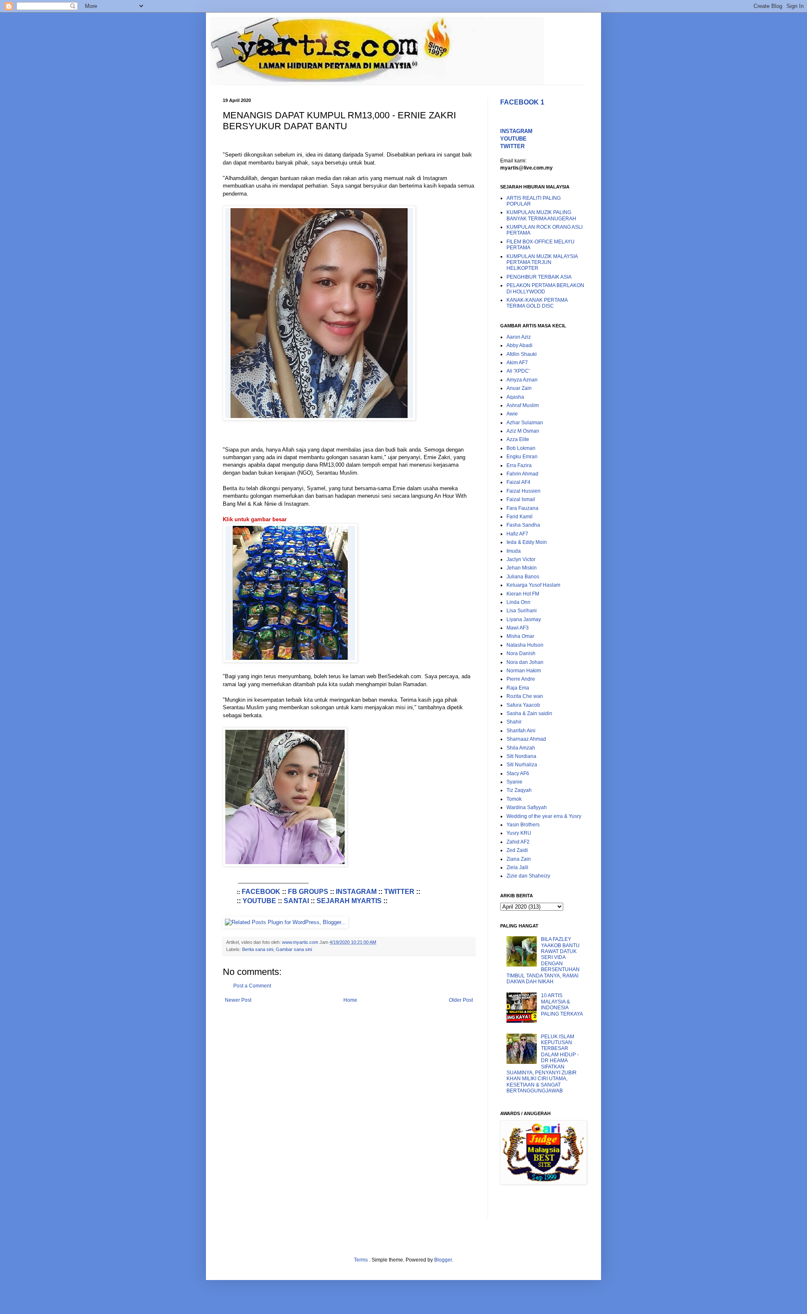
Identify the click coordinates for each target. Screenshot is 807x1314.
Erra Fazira (519, 465)
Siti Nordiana (521, 756)
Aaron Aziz (518, 337)
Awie (512, 414)
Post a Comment (252, 986)
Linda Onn (518, 602)
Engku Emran (522, 457)
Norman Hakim (523, 671)
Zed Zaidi (517, 850)
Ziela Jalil (517, 867)
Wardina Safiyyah (526, 807)
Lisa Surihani (521, 611)
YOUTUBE (259, 900)
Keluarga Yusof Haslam (533, 585)
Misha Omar (520, 636)
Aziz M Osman (522, 431)
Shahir (514, 722)
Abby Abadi (519, 345)
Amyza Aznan (522, 380)
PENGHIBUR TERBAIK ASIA (539, 277)
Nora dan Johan (524, 662)
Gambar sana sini (294, 949)
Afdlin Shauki (521, 354)
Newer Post (238, 1000)
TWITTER (399, 891)
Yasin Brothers (523, 825)
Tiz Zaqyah (519, 790)
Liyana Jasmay (523, 619)
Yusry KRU (518, 833)
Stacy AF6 (517, 773)
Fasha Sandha (523, 525)
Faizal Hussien (523, 491)
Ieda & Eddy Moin (526, 542)
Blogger (443, 1260)
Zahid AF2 (518, 842)
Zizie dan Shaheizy (528, 876)
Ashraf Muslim (522, 405)
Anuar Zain (519, 388)
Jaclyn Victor (520, 559)
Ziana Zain (518, 859)
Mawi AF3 (517, 628)
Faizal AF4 (518, 482)
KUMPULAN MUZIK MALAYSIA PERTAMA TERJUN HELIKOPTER (542, 262)
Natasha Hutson (524, 645)
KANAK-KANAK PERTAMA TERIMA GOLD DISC (536, 303)
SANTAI (296, 900)
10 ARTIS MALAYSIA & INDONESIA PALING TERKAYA (562, 1004)
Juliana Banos (522, 577)
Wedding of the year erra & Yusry (543, 816)
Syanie (514, 782)
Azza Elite (517, 439)
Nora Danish (520, 653)
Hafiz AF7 (517, 534)
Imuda (513, 551)
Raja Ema (517, 688)
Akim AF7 (517, 363)
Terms (361, 1260)
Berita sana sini (257, 949)
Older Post (461, 1000)
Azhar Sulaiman (524, 423)
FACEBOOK (261, 891)
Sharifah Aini (520, 731)
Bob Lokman (520, 448)
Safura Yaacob (523, 705)
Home (350, 1000)
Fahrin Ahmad (522, 474)
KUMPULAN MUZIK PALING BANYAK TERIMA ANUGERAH (541, 215)
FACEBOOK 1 (522, 102)
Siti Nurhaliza (521, 765)
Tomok (514, 799)
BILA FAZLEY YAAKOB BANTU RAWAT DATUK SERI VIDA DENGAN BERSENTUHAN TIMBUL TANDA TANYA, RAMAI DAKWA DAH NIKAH (543, 960)
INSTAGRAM (356, 891)
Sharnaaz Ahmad (526, 739)
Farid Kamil (519, 517)
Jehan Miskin (521, 568)
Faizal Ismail (520, 499)
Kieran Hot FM (522, 594)
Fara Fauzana (522, 508)
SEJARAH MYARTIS (349, 900)
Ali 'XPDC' (518, 371)
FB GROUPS (308, 891)
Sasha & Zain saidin (529, 713)
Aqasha (515, 397)
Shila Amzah (520, 748)
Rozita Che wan (524, 696)
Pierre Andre (520, 679)
